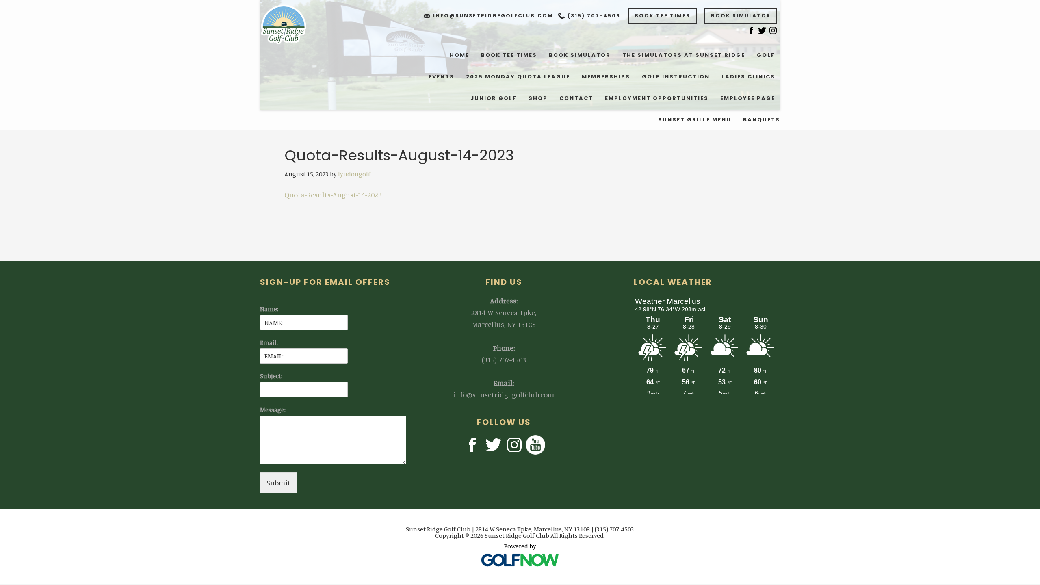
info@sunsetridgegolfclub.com (493, 15)
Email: (269, 342)
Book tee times (662, 15)
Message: (273, 409)
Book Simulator (741, 15)
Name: (269, 309)
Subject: (271, 376)
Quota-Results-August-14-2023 (333, 194)
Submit (278, 482)
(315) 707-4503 (594, 15)
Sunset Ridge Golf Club (289, 24)
